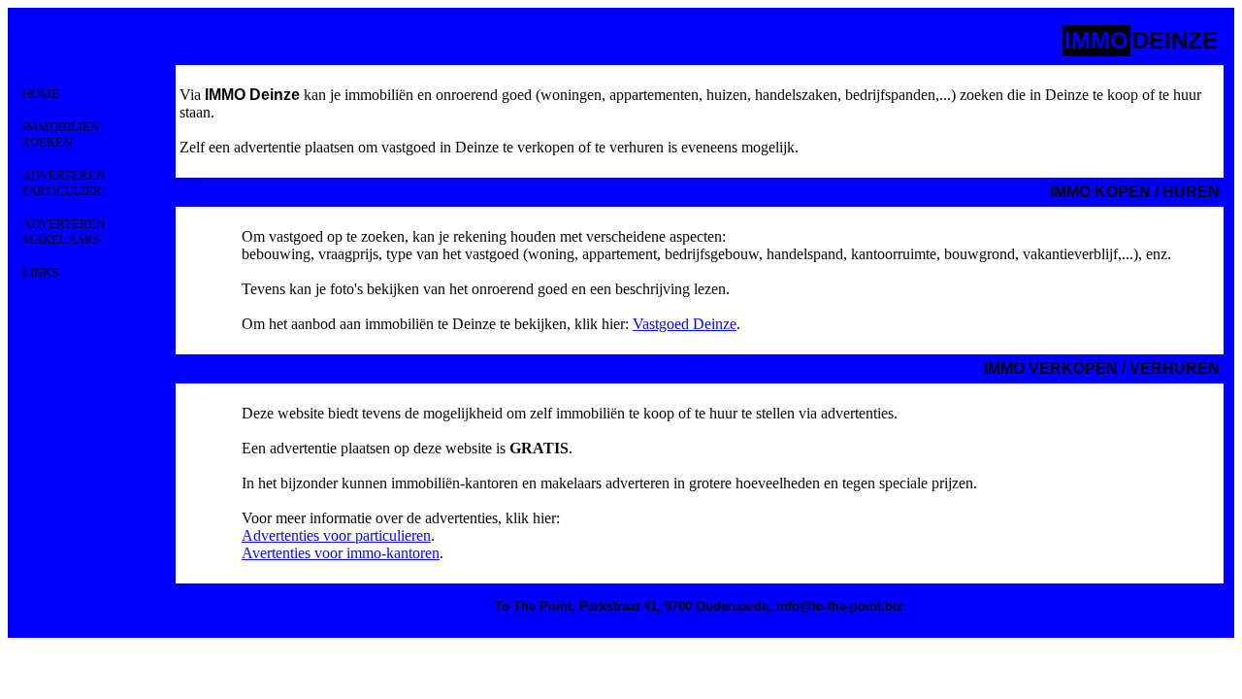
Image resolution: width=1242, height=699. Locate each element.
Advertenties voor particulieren (336, 535)
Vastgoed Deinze (684, 324)
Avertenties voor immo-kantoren (341, 553)
